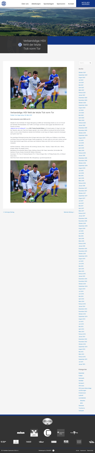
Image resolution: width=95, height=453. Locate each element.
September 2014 (83, 286)
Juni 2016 (81, 233)
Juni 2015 (81, 263)
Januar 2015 (82, 276)
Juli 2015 (81, 261)
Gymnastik (81, 378)
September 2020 (83, 105)
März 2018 (81, 180)
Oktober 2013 (82, 314)
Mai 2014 (81, 296)
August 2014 (82, 289)
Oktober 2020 (82, 102)
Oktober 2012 (82, 344)
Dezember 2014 (83, 278)
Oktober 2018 (82, 163)
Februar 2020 (82, 122)
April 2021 (81, 87)
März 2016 (81, 241)
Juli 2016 (81, 231)
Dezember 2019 (83, 128)
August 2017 (82, 198)
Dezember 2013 (83, 309)
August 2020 (82, 107)
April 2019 (81, 148)
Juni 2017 (81, 203)
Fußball (12, 115)
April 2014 (81, 299)
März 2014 (81, 301)
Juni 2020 (81, 112)
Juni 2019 (81, 143)
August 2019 (82, 138)
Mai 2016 (81, 236)
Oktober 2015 (82, 253)
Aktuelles (82, 400)
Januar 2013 (82, 336)
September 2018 (83, 165)
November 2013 (83, 311)
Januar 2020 (82, 125)
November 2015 (83, 251)
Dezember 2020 (83, 97)
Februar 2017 (82, 213)
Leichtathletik (82, 398)
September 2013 (83, 316)
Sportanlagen (49, 4)
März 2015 (81, 271)
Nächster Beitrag (69, 212)
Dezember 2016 (83, 218)
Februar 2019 (82, 153)
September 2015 (83, 256)
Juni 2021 (81, 82)
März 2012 (81, 354)
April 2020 (81, 117)
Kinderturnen (82, 393)
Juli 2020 (81, 110)
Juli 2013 (81, 321)
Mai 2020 (81, 115)
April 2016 (81, 238)
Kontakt (71, 4)
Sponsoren (61, 4)
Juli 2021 (81, 80)
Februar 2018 (82, 183)
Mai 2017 (81, 205)
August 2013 (82, 319)
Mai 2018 (81, 175)
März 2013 (81, 331)
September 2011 (83, 359)
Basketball (81, 373)
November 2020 (83, 100)
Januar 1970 (82, 364)
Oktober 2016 (82, 223)
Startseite (81, 405)
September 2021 (83, 75)
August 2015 (82, 258)
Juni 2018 (81, 173)
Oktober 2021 (82, 72)
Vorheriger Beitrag (8, 212)
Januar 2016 (82, 246)
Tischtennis (82, 408)
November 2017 (83, 190)
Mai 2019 (81, 145)
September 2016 (83, 226)
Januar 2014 (82, 306)
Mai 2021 (81, 85)
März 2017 (81, 211)
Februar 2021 (82, 92)
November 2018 (83, 160)
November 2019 (83, 130)
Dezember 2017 (83, 188)
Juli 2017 (81, 200)
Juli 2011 (81, 361)
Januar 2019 (82, 155)
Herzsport (81, 383)
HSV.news (81, 385)
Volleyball (81, 410)
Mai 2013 (81, 326)
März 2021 (81, 90)
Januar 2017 (82, 216)
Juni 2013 (81, 324)
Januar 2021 (82, 95)
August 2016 (82, 228)
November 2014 (83, 281)
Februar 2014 (82, 304)
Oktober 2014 (82, 283)
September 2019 (83, 135)
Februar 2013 (82, 334)
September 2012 (83, 346)
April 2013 (81, 329)
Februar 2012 (82, 356)
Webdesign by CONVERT (45, 450)
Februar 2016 (82, 243)
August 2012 (82, 349)
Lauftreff (81, 395)
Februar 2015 (82, 273)
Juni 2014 (81, 293)
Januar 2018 (82, 185)
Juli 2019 (81, 140)
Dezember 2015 (83, 248)
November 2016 (83, 221)
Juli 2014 (81, 291)
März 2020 (81, 120)
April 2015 (81, 268)
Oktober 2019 (82, 133)
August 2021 (82, 77)
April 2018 (81, 178)
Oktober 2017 (82, 193)
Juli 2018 (81, 170)
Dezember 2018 (83, 158)
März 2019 (81, 150)
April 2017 (81, 208)
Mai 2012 (81, 351)
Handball (81, 380)
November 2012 (83, 341)
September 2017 (83, 195)
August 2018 (82, 168)
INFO (81, 403)
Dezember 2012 (83, 339)
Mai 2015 (81, 266)
